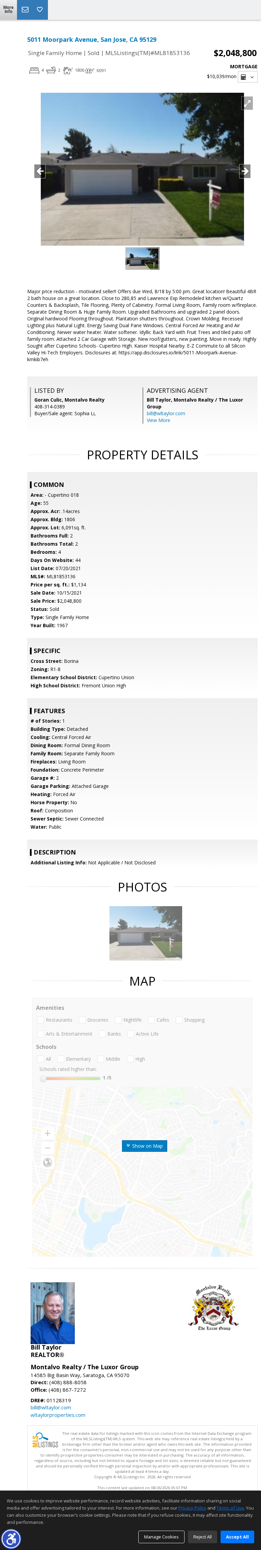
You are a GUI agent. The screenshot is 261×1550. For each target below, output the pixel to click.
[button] (11, 1539)
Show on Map (147, 1146)
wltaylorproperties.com (58, 1414)
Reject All (202, 1537)
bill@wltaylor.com (166, 413)
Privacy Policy (192, 1508)
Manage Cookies (161, 1537)
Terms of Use (230, 1508)
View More (158, 420)
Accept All (237, 1537)
